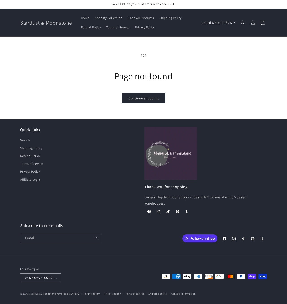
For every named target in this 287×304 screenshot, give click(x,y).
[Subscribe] (96, 238)
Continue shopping (143, 98)
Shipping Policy (31, 148)
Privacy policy (112, 293)
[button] (243, 23)
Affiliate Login (30, 180)
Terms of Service (32, 164)
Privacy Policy (30, 171)
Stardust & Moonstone (42, 293)
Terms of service (134, 293)
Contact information (183, 293)
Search (25, 140)
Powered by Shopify (67, 293)
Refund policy (92, 293)
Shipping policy (157, 293)
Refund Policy (30, 156)
